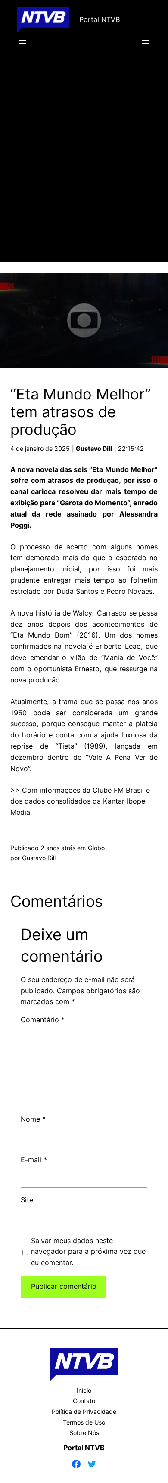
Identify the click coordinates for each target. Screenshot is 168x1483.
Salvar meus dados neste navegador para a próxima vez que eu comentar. (88, 1251)
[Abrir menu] (22, 42)
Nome (33, 1119)
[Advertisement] (84, 167)
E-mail (34, 1159)
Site (27, 1200)
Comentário (43, 1019)
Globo (96, 848)
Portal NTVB (99, 19)
